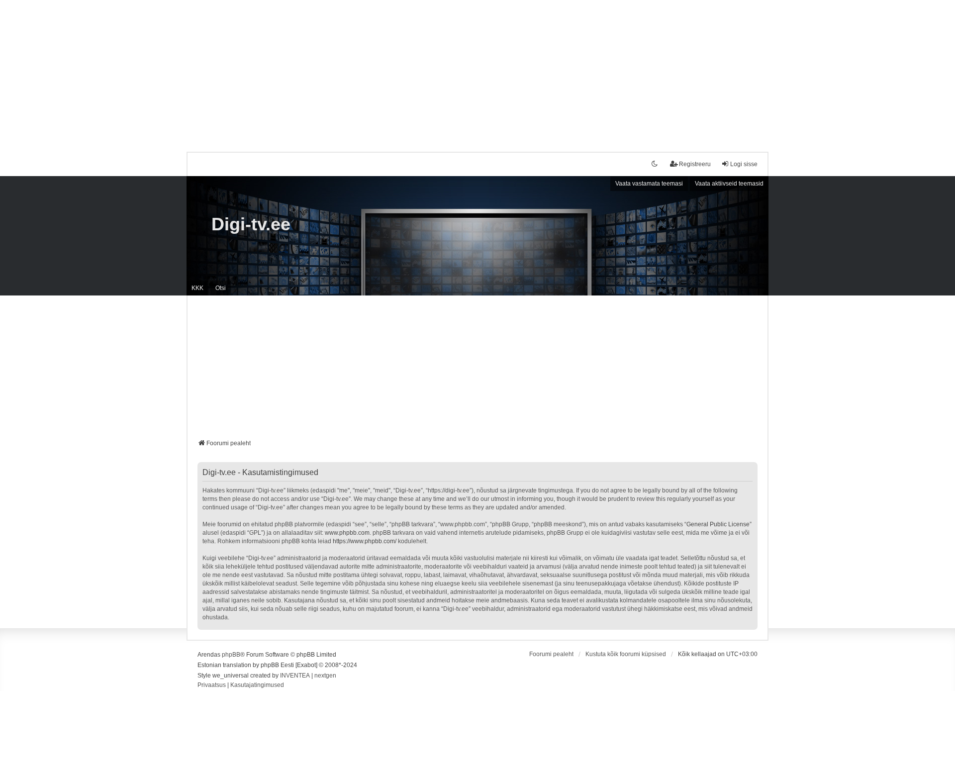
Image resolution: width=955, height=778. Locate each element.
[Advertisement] (477, 69)
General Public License (718, 524)
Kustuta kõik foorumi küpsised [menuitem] (625, 654)
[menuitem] (211, 685)
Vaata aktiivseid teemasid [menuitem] (729, 183)
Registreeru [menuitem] (695, 164)
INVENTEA (295, 675)
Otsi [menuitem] (220, 288)
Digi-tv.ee (250, 224)
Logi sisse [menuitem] (744, 164)
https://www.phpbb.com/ (364, 541)
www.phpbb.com (347, 532)
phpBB (231, 654)
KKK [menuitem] (197, 288)
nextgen (325, 675)
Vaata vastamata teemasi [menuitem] (649, 183)
